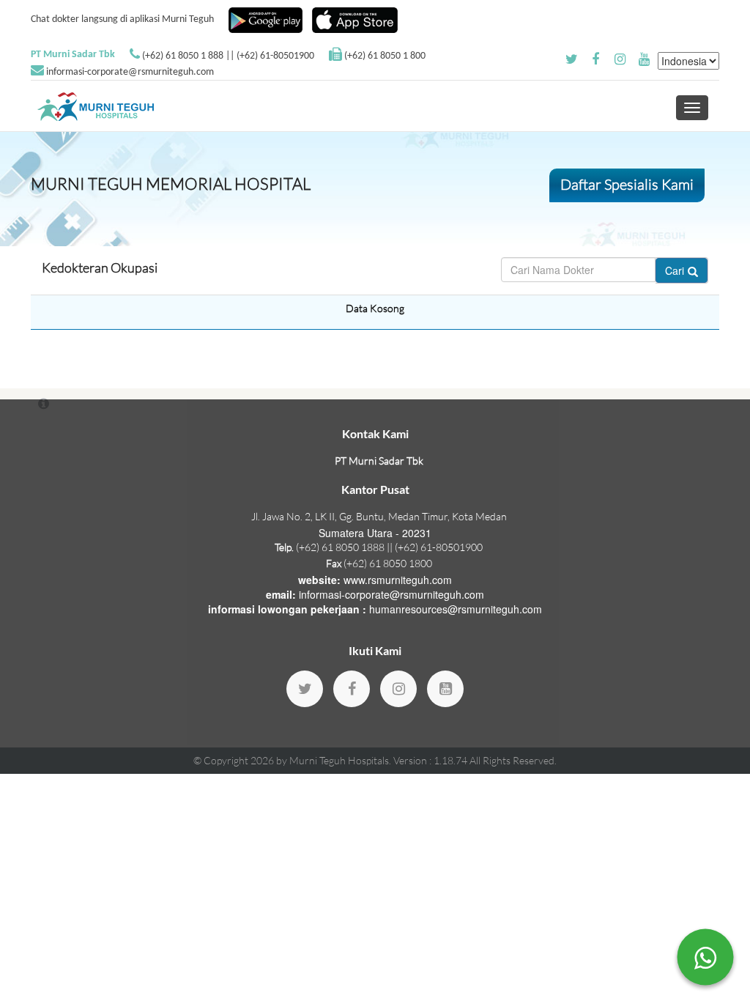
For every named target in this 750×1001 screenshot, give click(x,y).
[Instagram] (398, 689)
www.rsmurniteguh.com (398, 579)
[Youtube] (445, 689)
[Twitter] (304, 689)
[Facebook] (351, 689)
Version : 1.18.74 (431, 760)
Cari (674, 270)
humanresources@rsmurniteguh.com (455, 609)
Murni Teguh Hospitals (339, 760)
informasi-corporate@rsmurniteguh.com (130, 72)
